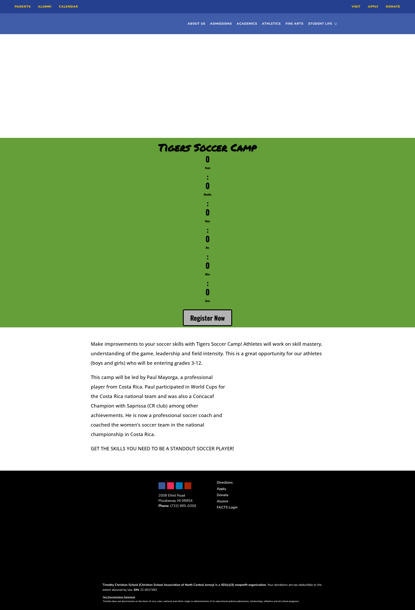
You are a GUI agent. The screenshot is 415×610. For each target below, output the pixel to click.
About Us (196, 24)
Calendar (68, 7)
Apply (373, 7)
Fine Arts (294, 24)
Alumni (44, 7)
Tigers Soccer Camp (207, 147)
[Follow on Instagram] (170, 485)
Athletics (271, 24)
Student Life (320, 24)
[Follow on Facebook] (161, 485)
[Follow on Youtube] (187, 485)
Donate (393, 7)
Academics (247, 24)
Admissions (221, 24)
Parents (23, 7)
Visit (356, 7)
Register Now (207, 318)
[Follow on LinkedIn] (179, 485)
